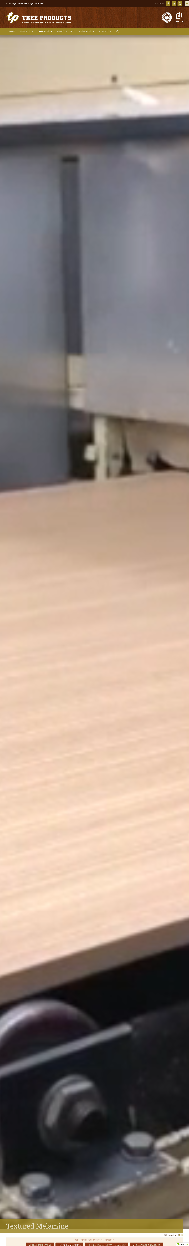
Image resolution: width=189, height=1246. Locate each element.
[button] (117, 31)
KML (181, 1235)
